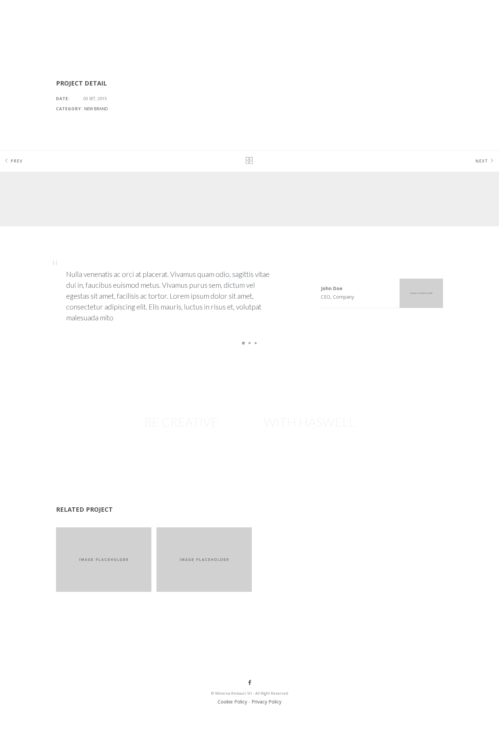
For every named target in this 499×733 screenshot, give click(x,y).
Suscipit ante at (92, 538)
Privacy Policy (266, 701)
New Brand (96, 109)
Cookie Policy (232, 701)
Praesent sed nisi (193, 538)
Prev (17, 161)
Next (482, 161)
